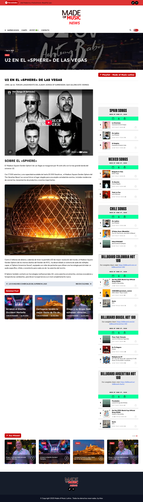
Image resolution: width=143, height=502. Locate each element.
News (7, 55)
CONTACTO (45, 30)
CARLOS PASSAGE (12, 316)
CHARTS (24, 30)
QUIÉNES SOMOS (13, 30)
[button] (136, 452)
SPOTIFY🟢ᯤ (34, 30)
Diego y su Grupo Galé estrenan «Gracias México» (79, 312)
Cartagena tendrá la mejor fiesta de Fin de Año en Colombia (48, 312)
